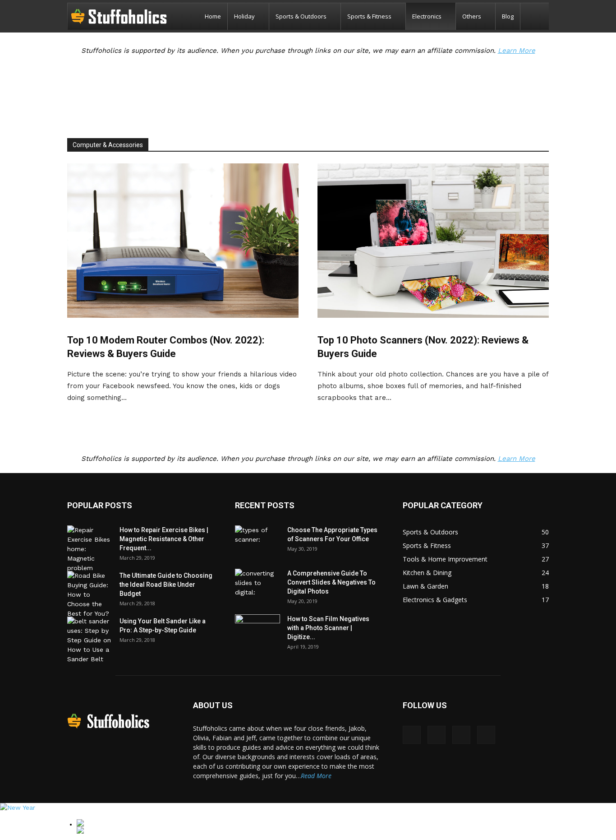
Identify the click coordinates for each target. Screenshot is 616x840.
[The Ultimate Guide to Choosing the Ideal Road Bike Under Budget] (89, 594)
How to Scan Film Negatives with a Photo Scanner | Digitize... (328, 627)
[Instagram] (437, 735)
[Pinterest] (461, 735)
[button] (538, 17)
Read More (316, 775)
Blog (508, 16)
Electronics (426, 16)
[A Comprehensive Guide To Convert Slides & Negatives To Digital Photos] (257, 584)
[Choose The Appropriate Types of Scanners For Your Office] (257, 541)
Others (471, 16)
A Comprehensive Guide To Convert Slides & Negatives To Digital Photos (331, 582)
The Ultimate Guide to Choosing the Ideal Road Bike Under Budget (166, 584)
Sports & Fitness (369, 16)
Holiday (244, 16)
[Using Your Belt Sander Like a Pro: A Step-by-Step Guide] (89, 640)
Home (213, 16)
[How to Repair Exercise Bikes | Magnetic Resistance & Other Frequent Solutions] (89, 549)
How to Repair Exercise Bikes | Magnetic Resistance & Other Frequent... (164, 539)
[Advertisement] (308, 96)
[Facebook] (412, 735)
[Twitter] (486, 735)
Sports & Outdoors (301, 16)
